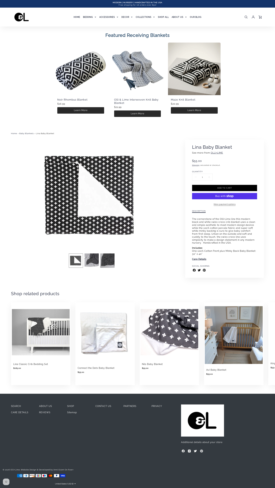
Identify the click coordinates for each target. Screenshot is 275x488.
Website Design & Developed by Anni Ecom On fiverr (47, 470)
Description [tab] (199, 211)
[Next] (173, 195)
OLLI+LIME (217, 152)
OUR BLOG (196, 17)
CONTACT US (103, 406)
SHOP (70, 406)
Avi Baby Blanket (216, 370)
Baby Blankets (26, 133)
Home (14, 133)
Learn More (81, 110)
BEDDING (88, 17)
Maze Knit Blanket (183, 99)
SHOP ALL (163, 17)
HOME (77, 17)
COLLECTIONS (144, 17)
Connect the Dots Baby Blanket (96, 368)
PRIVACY (157, 406)
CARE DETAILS (20, 412)
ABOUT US (177, 17)
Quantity (197, 171)
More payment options (225, 204)
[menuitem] (77, 17)
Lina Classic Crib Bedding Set (30, 364)
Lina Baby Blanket (45, 133)
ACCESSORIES (107, 17)
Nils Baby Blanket (152, 364)
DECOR (125, 17)
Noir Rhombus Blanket (72, 99)
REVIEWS (44, 412)
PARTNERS (129, 406)
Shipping (196, 165)
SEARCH (16, 406)
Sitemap (72, 412)
